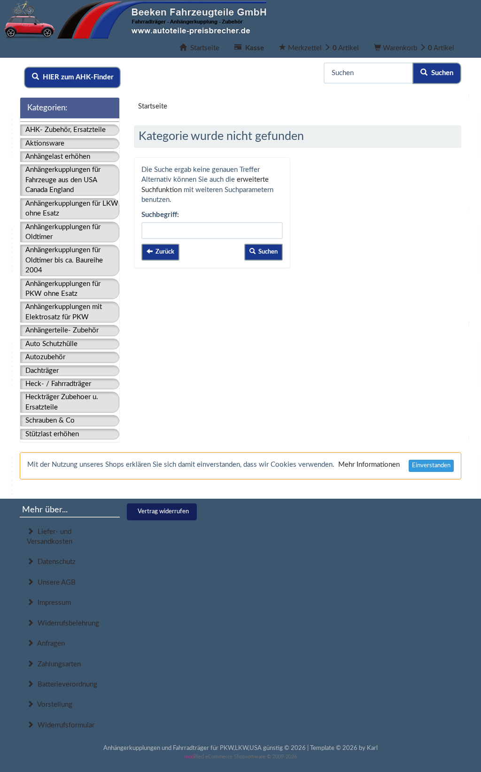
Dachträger (42, 370)
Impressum (52, 602)
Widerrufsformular (64, 725)
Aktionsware (44, 143)
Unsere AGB (55, 582)
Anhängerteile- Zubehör (62, 330)
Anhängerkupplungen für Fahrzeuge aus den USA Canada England (63, 179)
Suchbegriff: (160, 214)
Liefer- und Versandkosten (49, 536)
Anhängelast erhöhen (57, 156)
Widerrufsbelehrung (66, 623)
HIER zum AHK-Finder (76, 77)
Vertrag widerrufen (163, 512)
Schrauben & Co (50, 420)
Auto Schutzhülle (51, 343)
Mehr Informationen (369, 464)
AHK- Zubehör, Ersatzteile (65, 129)
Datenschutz (55, 561)
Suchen (440, 73)
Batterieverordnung (65, 684)
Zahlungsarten (57, 664)
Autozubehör (45, 357)
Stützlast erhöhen (52, 434)
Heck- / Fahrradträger (58, 383)
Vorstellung (53, 704)
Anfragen (49, 643)
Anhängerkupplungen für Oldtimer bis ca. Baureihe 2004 (64, 260)
